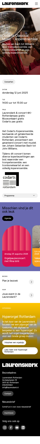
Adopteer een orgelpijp (14, 342)
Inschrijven (8, 413)
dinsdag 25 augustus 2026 (16, 254)
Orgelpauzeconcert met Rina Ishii (14, 259)
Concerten (8, 82)
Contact (7, 394)
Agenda (7, 218)
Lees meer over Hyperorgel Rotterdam (15, 351)
